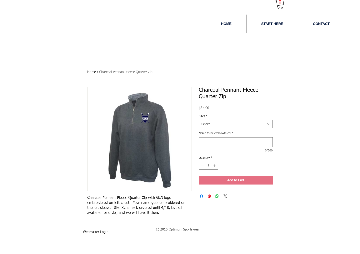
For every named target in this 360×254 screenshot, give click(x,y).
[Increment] (214, 165)
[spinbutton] (208, 165)
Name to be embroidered (216, 133)
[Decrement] (202, 165)
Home (91, 72)
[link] (280, 4)
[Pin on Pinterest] (209, 196)
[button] (272, 24)
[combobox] (236, 124)
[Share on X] (225, 196)
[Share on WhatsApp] (217, 196)
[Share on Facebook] (201, 196)
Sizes (203, 116)
